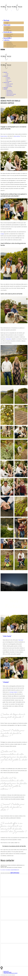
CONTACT (3, 49)
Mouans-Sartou (4, 136)
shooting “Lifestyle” (13, 692)
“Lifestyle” (6, 682)
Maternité (7, 25)
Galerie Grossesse (9, 43)
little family (21, 640)
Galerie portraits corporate (11, 94)
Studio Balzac (8, 339)
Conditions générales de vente (10, 973)
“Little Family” (7, 636)
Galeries (6, 40)
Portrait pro (7, 32)
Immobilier (7, 38)
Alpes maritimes (17, 136)
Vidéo (7, 23)
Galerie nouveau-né (9, 44)
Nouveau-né (8, 28)
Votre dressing (8, 30)
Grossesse (8, 77)
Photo (7, 22)
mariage (2, 233)
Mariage (6, 20)
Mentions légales (7, 972)
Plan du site (6, 971)
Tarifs (7, 29)
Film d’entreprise (9, 36)
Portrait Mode (8, 35)
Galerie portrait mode (10, 47)
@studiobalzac (14, 873)
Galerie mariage (9, 90)
